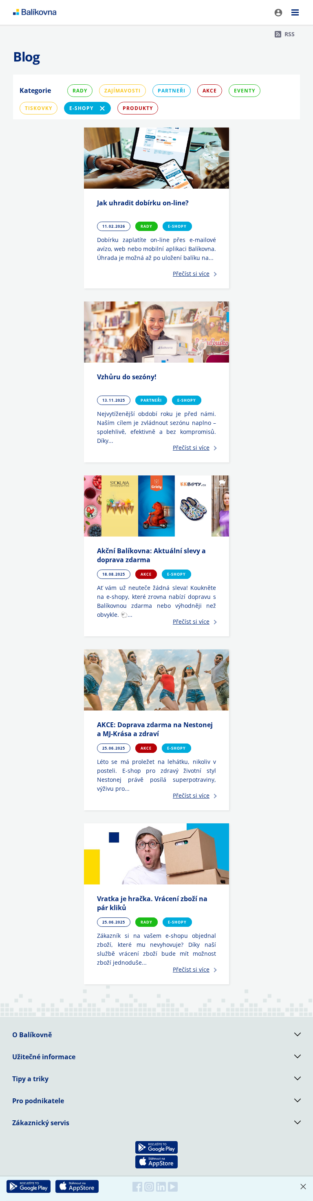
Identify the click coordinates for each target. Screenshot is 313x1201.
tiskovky (38, 108)
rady (80, 90)
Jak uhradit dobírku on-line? (143, 202)
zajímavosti (122, 90)
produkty (138, 108)
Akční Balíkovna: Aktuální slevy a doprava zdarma (151, 555)
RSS (289, 34)
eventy (244, 90)
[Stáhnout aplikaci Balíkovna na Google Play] (29, 1186)
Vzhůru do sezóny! (126, 376)
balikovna (34, 12)
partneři (171, 90)
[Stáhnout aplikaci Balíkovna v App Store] (77, 1186)
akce (210, 90)
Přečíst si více (191, 274)
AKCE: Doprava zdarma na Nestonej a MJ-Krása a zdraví (155, 729)
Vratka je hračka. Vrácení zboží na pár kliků (152, 903)
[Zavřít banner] (303, 1186)
